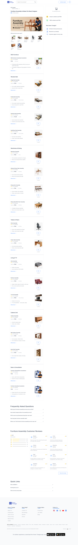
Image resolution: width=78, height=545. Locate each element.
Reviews (23, 514)
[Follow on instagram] (54, 510)
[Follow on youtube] (63, 510)
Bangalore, (16, 524)
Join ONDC (40, 512)
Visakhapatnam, (18, 525)
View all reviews (63, 473)
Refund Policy (11, 518)
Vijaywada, (13, 525)
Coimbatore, (44, 524)
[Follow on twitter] (60, 510)
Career (9, 520)
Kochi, (54, 524)
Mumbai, (27, 524)
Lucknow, (56, 524)
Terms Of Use (11, 514)
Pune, (30, 524)
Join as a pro (63, 2)
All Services (40, 510)
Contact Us (24, 510)
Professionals (10, 512)
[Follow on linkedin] (66, 510)
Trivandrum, (9, 525)
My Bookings (24, 512)
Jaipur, (51, 524)
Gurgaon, (48, 524)
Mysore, (63, 524)
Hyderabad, (23, 524)
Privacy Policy (11, 516)
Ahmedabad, (36, 524)
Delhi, (33, 524)
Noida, (67, 524)
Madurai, (60, 524)
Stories (23, 516)
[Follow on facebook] (57, 510)
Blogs (39, 514)
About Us (10, 510)
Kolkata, (40, 524)
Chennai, (19, 524)
